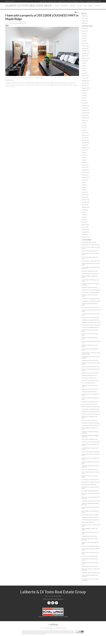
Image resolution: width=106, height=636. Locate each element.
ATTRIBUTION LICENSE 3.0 (61, 628)
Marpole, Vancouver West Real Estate (90, 406)
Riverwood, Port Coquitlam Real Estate (91, 482)
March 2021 (84, 192)
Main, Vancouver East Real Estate (89, 404)
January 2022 (85, 167)
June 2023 (84, 125)
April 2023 (84, 130)
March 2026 (84, 43)
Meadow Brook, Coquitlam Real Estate (91, 411)
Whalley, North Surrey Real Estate (90, 566)
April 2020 (84, 219)
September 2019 (85, 237)
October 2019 (85, 234)
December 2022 (85, 140)
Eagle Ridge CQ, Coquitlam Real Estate (91, 320)
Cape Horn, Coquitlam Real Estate (90, 271)
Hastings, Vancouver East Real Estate (90, 366)
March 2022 (84, 162)
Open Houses (85, 20)
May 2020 (84, 217)
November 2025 (85, 53)
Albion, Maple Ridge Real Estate (89, 242)
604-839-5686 (61, 1)
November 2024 (85, 83)
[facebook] (49, 602)
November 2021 (85, 172)
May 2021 (84, 187)
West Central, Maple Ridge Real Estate (91, 546)
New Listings (85, 18)
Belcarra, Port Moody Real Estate (89, 251)
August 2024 (85, 90)
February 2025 (85, 75)
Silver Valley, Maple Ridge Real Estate (90, 490)
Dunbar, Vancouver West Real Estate (90, 317)
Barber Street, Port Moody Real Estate (91, 244)
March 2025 (84, 73)
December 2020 (85, 199)
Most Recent (85, 28)
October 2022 (85, 145)
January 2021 (85, 197)
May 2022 (84, 157)
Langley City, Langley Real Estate (89, 391)
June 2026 (84, 36)
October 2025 (85, 55)
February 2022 (85, 165)
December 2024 (85, 80)
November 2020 (85, 202)
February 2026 (85, 45)
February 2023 (85, 135)
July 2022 (84, 152)
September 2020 (85, 207)
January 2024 (85, 108)
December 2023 (85, 110)
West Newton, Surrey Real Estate (89, 556)
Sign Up (13, 1)
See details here (9, 80)
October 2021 (85, 175)
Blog (85, 6)
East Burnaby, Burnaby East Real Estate (91, 325)
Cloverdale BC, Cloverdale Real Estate (90, 292)
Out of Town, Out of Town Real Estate (90, 441)
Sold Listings (84, 23)
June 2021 (84, 184)
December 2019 (85, 229)
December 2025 (85, 50)
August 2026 (85, 31)
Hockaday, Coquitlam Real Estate (89, 375)
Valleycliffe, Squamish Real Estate (89, 536)
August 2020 (85, 209)
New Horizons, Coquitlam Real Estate (90, 425)
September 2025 (85, 58)
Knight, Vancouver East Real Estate (90, 389)
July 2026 (84, 33)
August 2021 (85, 180)
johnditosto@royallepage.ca (56, 599)
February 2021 (85, 194)
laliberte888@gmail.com (93, 1)
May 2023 (84, 127)
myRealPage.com (53, 625)
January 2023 (85, 137)
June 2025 (84, 65)
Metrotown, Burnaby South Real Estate (91, 414)
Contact (98, 6)
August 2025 (85, 60)
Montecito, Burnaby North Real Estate (91, 423)
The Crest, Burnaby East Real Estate (90, 519)
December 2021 (85, 170)
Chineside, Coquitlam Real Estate (89, 287)
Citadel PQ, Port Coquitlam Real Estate (91, 290)
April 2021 (84, 189)
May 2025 (84, 68)
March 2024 (84, 103)
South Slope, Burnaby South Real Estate (91, 501)
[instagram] (57, 602)
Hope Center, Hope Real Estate (89, 378)
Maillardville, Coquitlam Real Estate (90, 401)
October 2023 (85, 115)
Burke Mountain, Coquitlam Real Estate (91, 261)
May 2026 (84, 38)
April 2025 (84, 70)
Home (57, 6)
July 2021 (84, 182)
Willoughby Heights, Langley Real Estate (91, 572)
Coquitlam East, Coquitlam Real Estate (91, 298)
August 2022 (85, 150)
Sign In (7, 1)
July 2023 (84, 122)
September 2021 (85, 177)
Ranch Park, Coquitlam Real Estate (90, 469)
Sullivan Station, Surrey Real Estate (90, 514)
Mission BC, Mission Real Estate (89, 420)
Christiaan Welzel (48, 628)
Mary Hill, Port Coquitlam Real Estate (90, 409)
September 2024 (85, 88)
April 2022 (84, 160)
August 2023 (85, 120)
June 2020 (84, 214)
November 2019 (85, 232)
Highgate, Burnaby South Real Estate (90, 373)
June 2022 (84, 155)
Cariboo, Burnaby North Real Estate (90, 273)
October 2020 (85, 204)
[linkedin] (53, 602)
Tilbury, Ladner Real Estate (88, 522)
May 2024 (84, 98)
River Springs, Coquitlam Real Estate (90, 479)
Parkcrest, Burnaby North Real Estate (90, 451)
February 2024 (85, 105)
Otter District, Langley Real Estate (90, 439)
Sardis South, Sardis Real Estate (89, 484)
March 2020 (84, 222)
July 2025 (84, 63)
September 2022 (85, 147)
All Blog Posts (85, 16)
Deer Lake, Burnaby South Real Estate (91, 307)
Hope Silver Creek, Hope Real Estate (90, 380)
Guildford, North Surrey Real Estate (90, 360)
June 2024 (84, 95)
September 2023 (85, 117)
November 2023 (85, 112)
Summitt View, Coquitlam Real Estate (90, 517)
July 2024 (84, 93)
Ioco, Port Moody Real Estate (88, 382)
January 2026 (85, 48)
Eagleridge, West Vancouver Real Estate (91, 322)
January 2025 (85, 78)
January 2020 (85, 227)
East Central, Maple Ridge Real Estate (18, 23)
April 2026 (84, 41)
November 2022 (85, 142)
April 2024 (84, 100)
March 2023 (84, 132)
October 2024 (85, 85)
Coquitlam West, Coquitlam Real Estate (91, 301)
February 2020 (85, 224)
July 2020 (84, 212)
